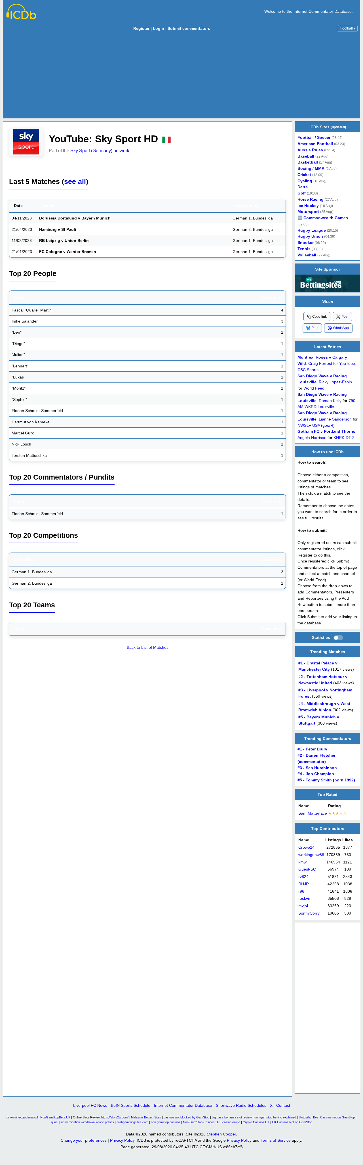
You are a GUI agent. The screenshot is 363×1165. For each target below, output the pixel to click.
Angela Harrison (311, 438)
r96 (301, 891)
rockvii (304, 899)
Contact (283, 1105)
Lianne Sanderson (335, 419)
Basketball (307, 162)
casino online (231, 1122)
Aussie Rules (310, 150)
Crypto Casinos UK (256, 1122)
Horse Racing (310, 199)
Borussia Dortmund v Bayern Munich (75, 218)
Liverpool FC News (90, 1105)
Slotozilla (305, 1117)
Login (158, 28)
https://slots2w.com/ (114, 1117)
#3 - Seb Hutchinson (317, 768)
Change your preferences (84, 1140)
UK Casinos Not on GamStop (292, 1122)
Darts (302, 187)
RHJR (303, 884)
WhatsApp (341, 328)
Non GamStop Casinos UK (201, 1122)
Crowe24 (306, 847)
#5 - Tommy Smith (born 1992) (326, 780)
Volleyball (306, 255)
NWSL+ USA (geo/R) (316, 425)
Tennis (304, 249)
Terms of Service (276, 1140)
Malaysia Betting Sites (146, 1117)
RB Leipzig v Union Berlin (64, 240)
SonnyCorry (309, 913)
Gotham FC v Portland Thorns (326, 431)
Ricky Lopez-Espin (335, 382)
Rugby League (311, 230)
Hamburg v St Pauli (57, 229)
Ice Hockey (308, 206)
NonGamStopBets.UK (55, 1117)
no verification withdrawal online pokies (87, 1122)
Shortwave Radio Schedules (241, 1105)
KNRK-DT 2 (344, 438)
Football (347, 28)
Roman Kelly (330, 400)
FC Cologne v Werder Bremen (67, 251)
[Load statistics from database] (338, 637)
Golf (301, 193)
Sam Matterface (312, 813)
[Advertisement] (181, 76)
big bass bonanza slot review (232, 1117)
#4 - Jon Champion (315, 774)
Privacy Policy (122, 1140)
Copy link (319, 316)
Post (344, 316)
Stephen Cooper (221, 1134)
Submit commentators (189, 28)
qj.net (54, 1122)
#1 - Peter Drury (312, 749)
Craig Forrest (320, 363)
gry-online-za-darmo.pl (22, 1117)
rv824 (303, 877)
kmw (302, 862)
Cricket (304, 175)
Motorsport (308, 212)
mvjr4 (303, 906)
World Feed (313, 388)
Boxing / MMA (310, 168)
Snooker (305, 242)
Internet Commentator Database (183, 1105)
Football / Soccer (313, 137)
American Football (315, 144)
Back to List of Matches (147, 647)
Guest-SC (307, 869)
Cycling (304, 181)
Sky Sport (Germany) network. (100, 150)
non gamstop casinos (165, 1122)
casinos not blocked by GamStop (186, 1117)
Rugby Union (310, 236)
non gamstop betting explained (275, 1117)
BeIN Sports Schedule (130, 1105)
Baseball (305, 156)
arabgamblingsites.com (132, 1122)
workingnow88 (311, 855)
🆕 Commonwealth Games (322, 218)
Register (141, 28)
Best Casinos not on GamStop (334, 1117)
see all (75, 181)
